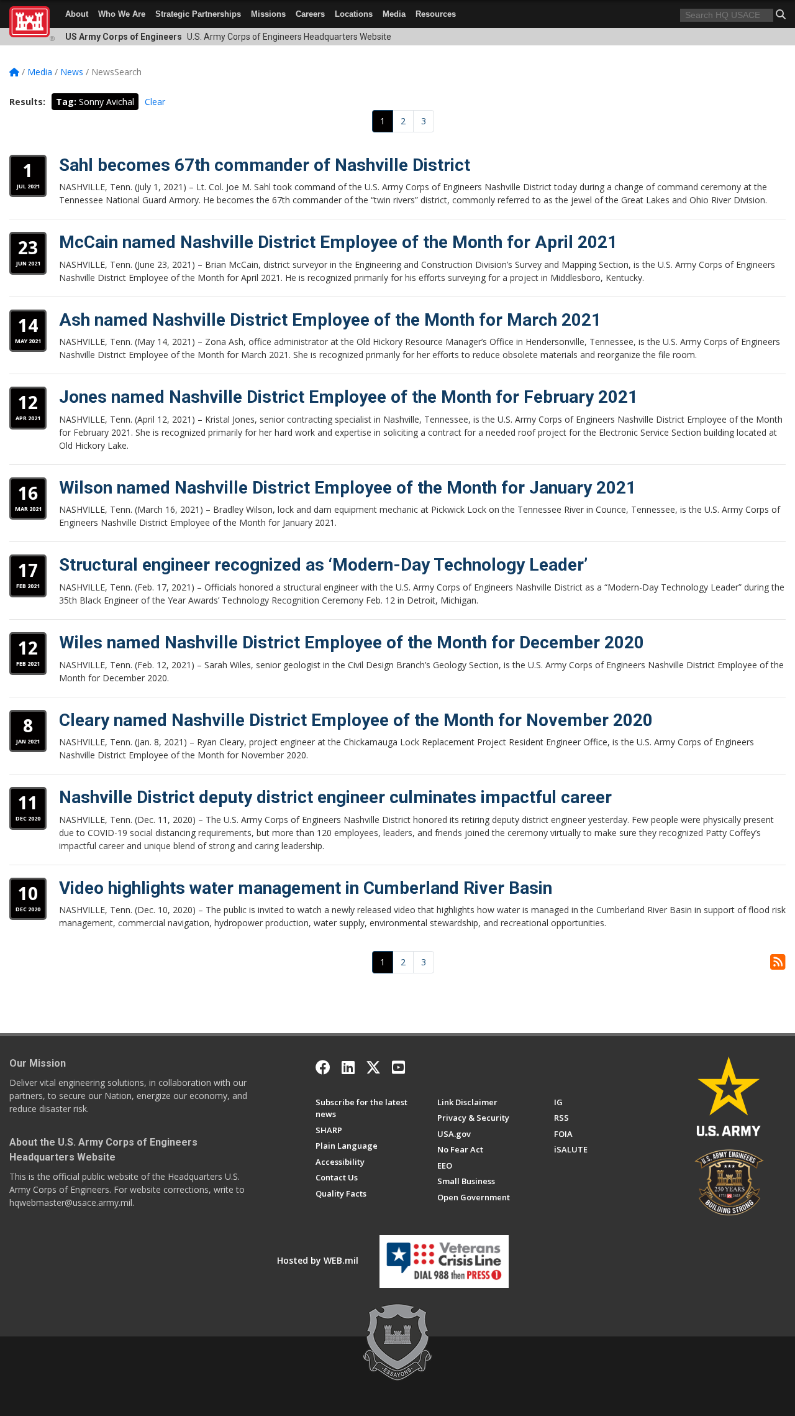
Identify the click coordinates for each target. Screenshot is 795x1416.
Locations (354, 14)
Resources (436, 14)
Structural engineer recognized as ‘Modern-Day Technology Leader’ (323, 564)
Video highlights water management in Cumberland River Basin (305, 888)
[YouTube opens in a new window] (398, 1067)
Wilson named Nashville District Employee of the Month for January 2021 (347, 487)
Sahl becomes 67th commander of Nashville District (264, 165)
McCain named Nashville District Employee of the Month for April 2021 (338, 242)
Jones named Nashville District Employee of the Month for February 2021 (348, 397)
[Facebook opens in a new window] (323, 1067)
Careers (310, 14)
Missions (268, 14)
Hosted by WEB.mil (317, 1260)
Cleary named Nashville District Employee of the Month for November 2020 (356, 720)
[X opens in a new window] (373, 1067)
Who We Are (121, 14)
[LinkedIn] (348, 1067)
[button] (781, 14)
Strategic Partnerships (198, 14)
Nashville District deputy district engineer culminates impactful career (335, 797)
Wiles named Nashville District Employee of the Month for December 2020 (351, 642)
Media (394, 14)
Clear (155, 102)
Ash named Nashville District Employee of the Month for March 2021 (330, 320)
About (76, 14)
